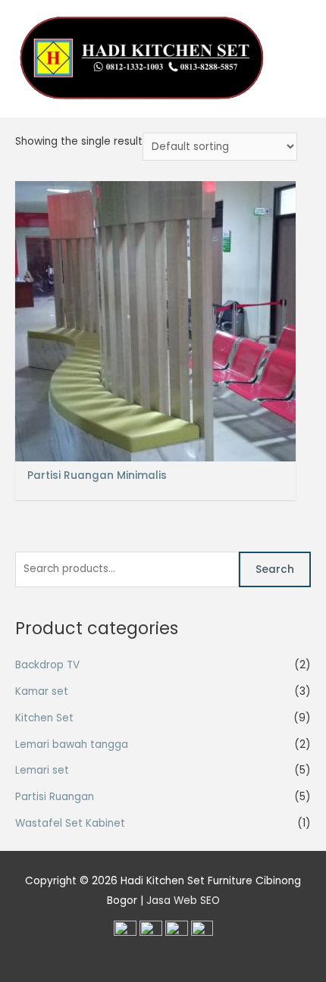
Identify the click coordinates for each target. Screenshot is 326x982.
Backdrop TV (47, 665)
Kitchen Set (44, 718)
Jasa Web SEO (183, 900)
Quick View (155, 450)
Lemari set (42, 770)
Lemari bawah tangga (71, 744)
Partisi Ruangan (54, 797)
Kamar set (41, 691)
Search (274, 569)
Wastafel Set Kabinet (70, 823)
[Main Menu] (295, 58)
